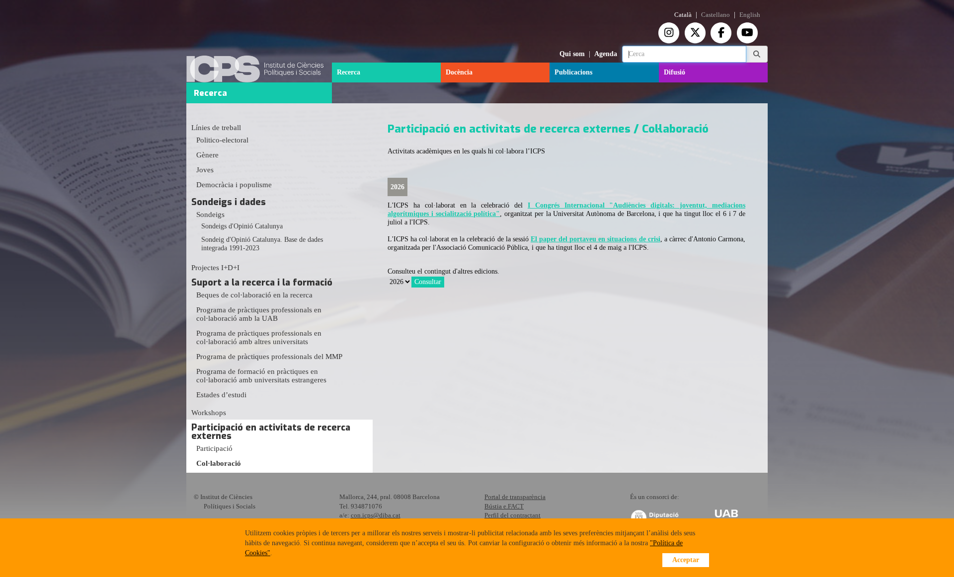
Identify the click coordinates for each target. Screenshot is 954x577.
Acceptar (685, 560)
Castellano (715, 14)
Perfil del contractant (512, 515)
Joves (205, 170)
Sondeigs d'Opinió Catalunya (242, 226)
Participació (214, 448)
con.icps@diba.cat (375, 515)
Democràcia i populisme (234, 185)
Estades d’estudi (221, 395)
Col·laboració (218, 463)
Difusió (674, 72)
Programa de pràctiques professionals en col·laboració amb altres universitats (258, 337)
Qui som (572, 54)
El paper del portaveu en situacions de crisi (595, 239)
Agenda (605, 54)
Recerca (348, 72)
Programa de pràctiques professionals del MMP (269, 357)
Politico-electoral (222, 140)
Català (683, 14)
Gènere (207, 155)
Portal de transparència (515, 497)
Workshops (208, 413)
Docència (459, 72)
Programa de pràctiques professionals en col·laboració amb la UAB (258, 314)
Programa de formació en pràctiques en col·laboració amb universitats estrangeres (261, 375)
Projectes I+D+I (215, 268)
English (749, 14)
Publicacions (573, 72)
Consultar (427, 282)
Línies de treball (216, 128)
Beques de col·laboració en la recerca (254, 295)
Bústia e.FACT (504, 506)
